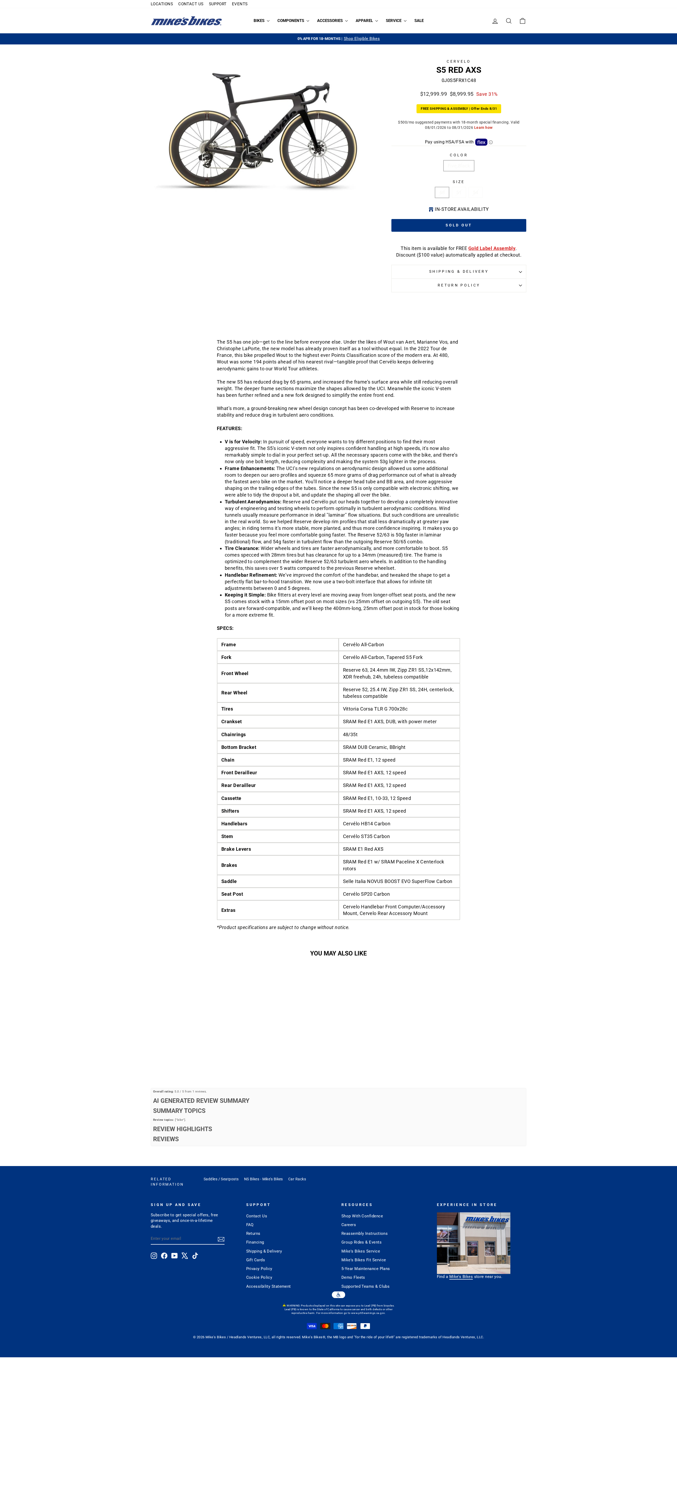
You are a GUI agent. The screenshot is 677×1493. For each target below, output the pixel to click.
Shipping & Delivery (458, 271)
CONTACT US (191, 4)
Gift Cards (255, 1260)
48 (442, 192)
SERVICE (394, 20)
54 (475, 192)
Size (459, 182)
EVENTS (240, 4)
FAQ (250, 1224)
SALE (419, 20)
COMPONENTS (291, 20)
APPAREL (365, 20)
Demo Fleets (353, 1277)
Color (459, 155)
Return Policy (459, 285)
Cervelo (459, 61)
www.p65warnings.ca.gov (368, 1313)
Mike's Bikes (461, 1276)
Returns (253, 1233)
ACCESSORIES (330, 20)
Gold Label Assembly (492, 248)
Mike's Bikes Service (360, 1251)
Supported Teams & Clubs (365, 1286)
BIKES (260, 20)
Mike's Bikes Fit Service (363, 1260)
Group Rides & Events (361, 1242)
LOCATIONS (162, 4)
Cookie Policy (259, 1277)
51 (459, 192)
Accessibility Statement (268, 1286)
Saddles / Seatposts (221, 1179)
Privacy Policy (259, 1268)
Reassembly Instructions (364, 1233)
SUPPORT (218, 4)
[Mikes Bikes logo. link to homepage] (186, 20)
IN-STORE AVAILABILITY (462, 209)
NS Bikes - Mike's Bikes (263, 1179)
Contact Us (256, 1216)
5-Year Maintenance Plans (365, 1268)
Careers (348, 1224)
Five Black (459, 166)
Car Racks (297, 1179)
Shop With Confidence (362, 1216)
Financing (255, 1242)
